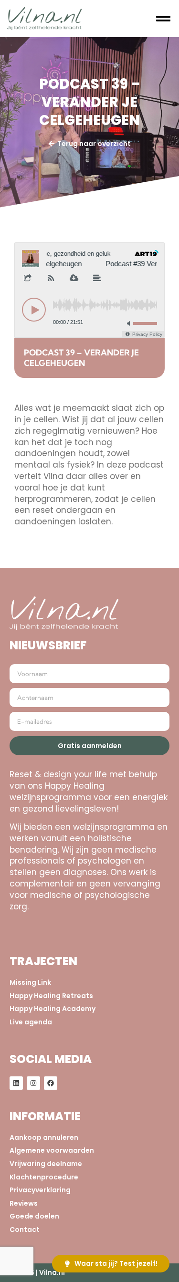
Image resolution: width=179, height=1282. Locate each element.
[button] (163, 18)
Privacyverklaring (40, 1190)
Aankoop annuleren (44, 1137)
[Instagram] (33, 1083)
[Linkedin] (16, 1083)
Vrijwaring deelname (46, 1163)
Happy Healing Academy (52, 1008)
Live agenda (31, 1022)
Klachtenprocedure (44, 1177)
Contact (25, 1229)
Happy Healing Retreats (51, 996)
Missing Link (30, 982)
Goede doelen (34, 1216)
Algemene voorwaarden (52, 1150)
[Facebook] (50, 1083)
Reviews (24, 1203)
